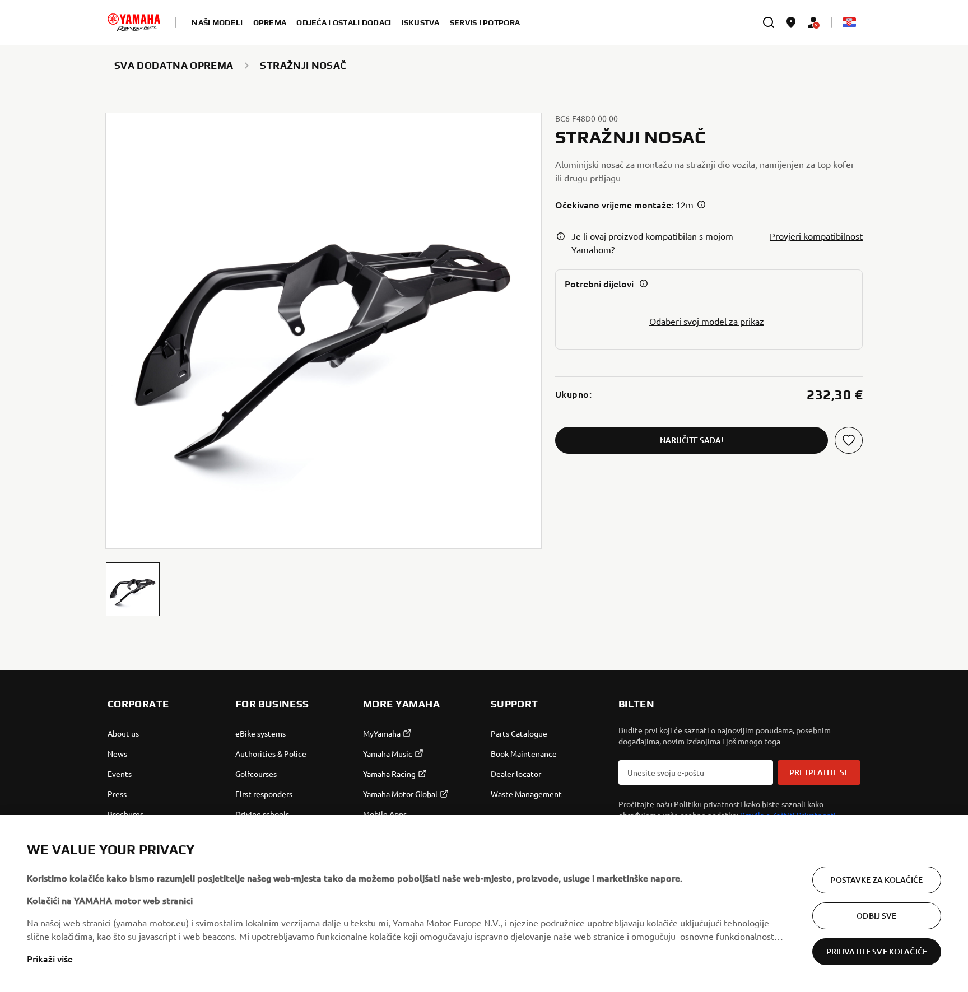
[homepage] (134, 22)
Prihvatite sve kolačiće (876, 951)
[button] (133, 589)
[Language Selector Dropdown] (849, 22)
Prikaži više (50, 958)
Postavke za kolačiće (876, 879)
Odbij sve (876, 915)
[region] (484, 903)
